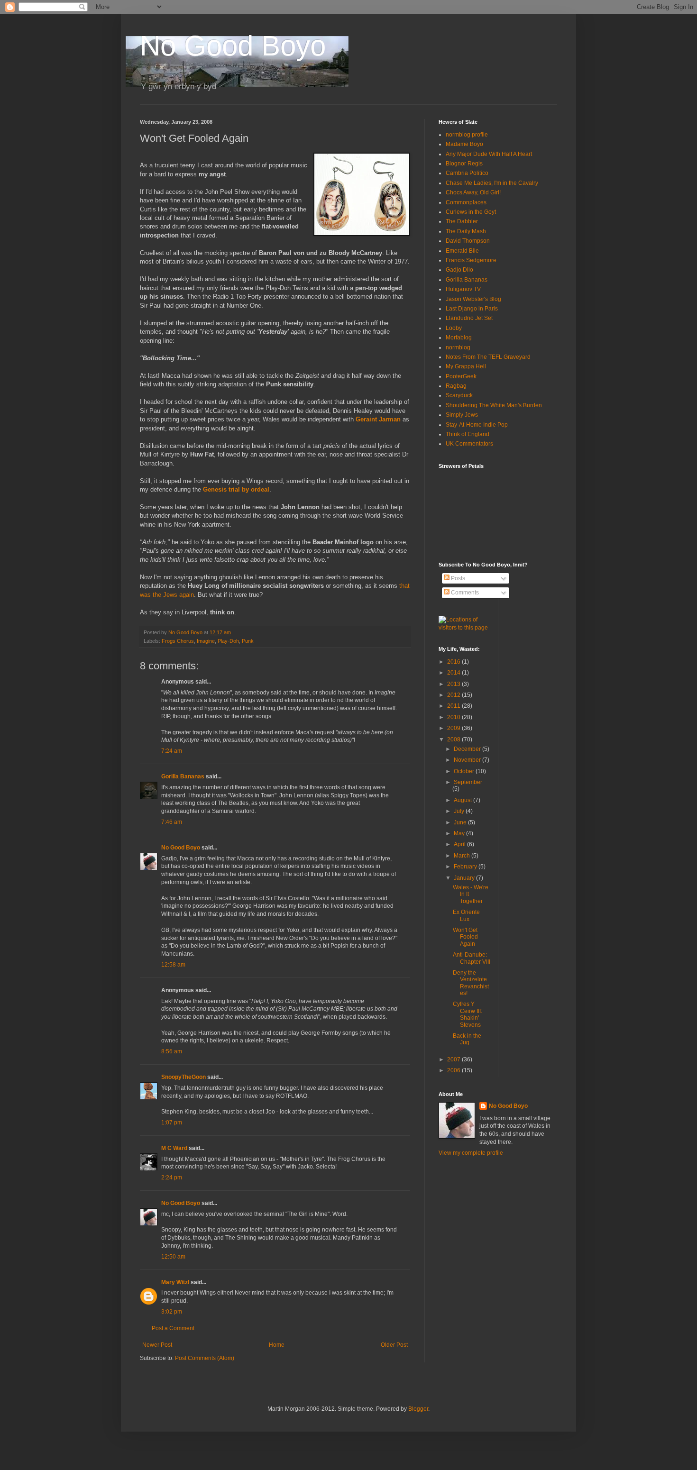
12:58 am (173, 964)
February (466, 866)
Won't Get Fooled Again (465, 937)
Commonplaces (466, 202)
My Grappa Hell (466, 366)
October (465, 771)
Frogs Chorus (178, 641)
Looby (454, 328)
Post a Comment (173, 1328)
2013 (454, 684)
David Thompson (468, 240)
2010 (454, 717)
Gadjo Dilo (459, 269)
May (460, 833)
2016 (454, 661)
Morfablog (459, 337)
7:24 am (171, 751)
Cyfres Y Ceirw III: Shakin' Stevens (467, 1014)
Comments (464, 592)
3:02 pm (171, 1311)
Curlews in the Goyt (471, 212)
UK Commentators (469, 443)
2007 (454, 1059)
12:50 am (173, 1256)
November (468, 760)
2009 (454, 728)
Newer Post (157, 1345)
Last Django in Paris (472, 308)
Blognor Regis (464, 163)
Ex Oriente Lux (466, 915)
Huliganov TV (463, 289)
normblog (458, 347)
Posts (457, 578)
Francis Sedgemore (471, 260)
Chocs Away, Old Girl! (473, 192)
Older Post (394, 1345)
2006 (454, 1070)
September (468, 782)
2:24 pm (171, 1177)
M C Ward (174, 1148)
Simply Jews (462, 414)
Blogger (418, 1409)
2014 (454, 672)
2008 (454, 739)
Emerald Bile (462, 250)
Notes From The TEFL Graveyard (488, 357)
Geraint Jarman (378, 419)
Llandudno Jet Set (469, 318)
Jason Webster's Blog (473, 299)
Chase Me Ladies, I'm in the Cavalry (492, 183)
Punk (248, 641)
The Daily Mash (466, 231)
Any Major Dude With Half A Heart (489, 154)
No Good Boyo (233, 46)
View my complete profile (471, 1153)
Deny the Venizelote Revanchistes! (471, 982)
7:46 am (171, 822)
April (460, 844)
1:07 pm (171, 1122)
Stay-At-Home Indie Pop (477, 424)
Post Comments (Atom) (204, 1358)
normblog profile (467, 134)
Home (276, 1345)
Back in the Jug (467, 1039)
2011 (454, 706)
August (463, 800)
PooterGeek (461, 376)
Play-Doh (228, 641)
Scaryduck (459, 395)
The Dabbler (462, 221)
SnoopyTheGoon (183, 1077)
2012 (454, 695)
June (461, 822)
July (460, 811)
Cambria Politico (467, 173)
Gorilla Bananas (182, 776)
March (462, 855)
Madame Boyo (464, 144)
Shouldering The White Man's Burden (494, 405)
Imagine (206, 641)
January (465, 878)
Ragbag (456, 386)
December (468, 749)
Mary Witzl (175, 1282)
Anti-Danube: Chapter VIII (471, 958)
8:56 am (171, 1051)
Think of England (467, 434)
